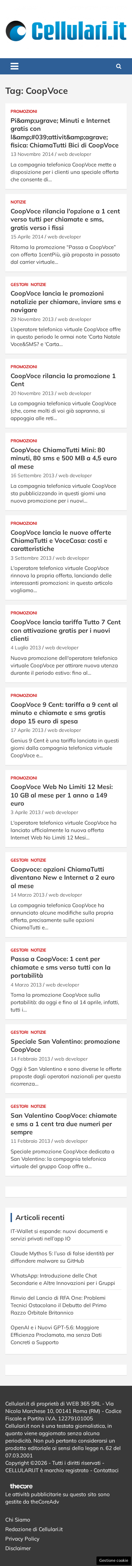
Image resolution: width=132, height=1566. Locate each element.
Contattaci (106, 1470)
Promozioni (24, 111)
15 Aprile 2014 (27, 236)
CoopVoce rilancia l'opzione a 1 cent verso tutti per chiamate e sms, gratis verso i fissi (65, 219)
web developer (74, 154)
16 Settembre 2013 (32, 475)
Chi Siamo (17, 1519)
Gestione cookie (113, 1560)
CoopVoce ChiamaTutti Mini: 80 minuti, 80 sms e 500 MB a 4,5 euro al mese (64, 458)
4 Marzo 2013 (26, 985)
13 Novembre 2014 (32, 154)
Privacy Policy (22, 1538)
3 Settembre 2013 (31, 558)
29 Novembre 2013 (32, 319)
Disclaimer (18, 1548)
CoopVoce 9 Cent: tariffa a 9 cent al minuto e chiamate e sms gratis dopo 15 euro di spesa (64, 712)
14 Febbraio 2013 (30, 1059)
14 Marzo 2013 (27, 895)
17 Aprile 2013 (27, 730)
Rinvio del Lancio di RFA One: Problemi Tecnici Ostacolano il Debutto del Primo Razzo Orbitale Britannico (59, 1305)
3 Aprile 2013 (25, 812)
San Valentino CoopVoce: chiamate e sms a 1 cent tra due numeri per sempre (64, 1123)
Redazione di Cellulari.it (34, 1529)
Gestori (19, 284)
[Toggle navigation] (14, 66)
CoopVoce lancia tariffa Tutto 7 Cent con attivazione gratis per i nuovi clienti (66, 630)
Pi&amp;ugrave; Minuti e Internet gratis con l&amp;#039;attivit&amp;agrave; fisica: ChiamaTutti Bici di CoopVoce (65, 132)
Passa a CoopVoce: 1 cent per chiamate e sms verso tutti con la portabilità (61, 967)
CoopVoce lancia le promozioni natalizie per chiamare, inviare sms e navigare (66, 301)
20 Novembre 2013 (32, 393)
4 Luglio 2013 (26, 647)
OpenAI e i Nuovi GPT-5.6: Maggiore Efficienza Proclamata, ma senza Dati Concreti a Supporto (56, 1335)
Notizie (18, 202)
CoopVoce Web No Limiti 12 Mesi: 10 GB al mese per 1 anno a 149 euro (62, 795)
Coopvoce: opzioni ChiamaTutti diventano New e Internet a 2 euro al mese (63, 877)
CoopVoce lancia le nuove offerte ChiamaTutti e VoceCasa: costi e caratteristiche (61, 540)
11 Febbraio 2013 (30, 1141)
